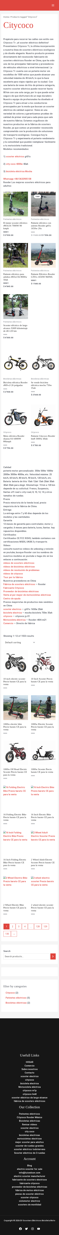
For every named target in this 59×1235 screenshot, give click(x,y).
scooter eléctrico (15, 156)
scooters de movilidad (29, 1204)
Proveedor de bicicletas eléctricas (21, 591)
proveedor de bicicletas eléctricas (29, 1186)
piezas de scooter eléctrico (29, 1194)
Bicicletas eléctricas (29, 1121)
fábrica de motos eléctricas (29, 1190)
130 (7, 933)
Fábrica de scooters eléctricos (19, 584)
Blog (29, 1165)
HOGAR (29, 1062)
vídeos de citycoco (13, 573)
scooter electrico (12, 609)
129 (45, 926)
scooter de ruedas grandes (29, 1145)
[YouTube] (38, 1228)
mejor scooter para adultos (29, 1142)
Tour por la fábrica (13, 577)
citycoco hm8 (29, 1094)
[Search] (53, 956)
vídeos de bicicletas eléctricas (19, 566)
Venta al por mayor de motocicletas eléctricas (27, 595)
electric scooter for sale (29, 1169)
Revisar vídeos (29, 1124)
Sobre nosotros (29, 1069)
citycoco (7, 616)
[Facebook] (20, 1228)
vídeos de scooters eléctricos (18, 563)
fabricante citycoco (30, 1183)
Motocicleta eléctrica (14, 619)
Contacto (29, 1072)
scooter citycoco (29, 1197)
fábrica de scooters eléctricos (29, 1101)
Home (6, 17)
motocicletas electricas (29, 1138)
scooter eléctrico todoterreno (29, 1149)
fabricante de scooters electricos (29, 1179)
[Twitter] (26, 1228)
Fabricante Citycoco (13, 588)
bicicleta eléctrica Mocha (19, 171)
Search (6, 951)
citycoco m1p (29, 1090)
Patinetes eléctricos (29, 1114)
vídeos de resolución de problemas (21, 570)
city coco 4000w (14, 164)
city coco (29, 1131)
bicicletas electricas (29, 1135)
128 (38, 926)
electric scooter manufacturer (29, 1176)
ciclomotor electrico (29, 1201)
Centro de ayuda (11, 598)
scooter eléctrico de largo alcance (29, 1097)
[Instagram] (32, 1228)
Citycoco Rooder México (29, 1117)
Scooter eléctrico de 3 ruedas (29, 1153)
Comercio (8, 623)
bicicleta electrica (12, 612)
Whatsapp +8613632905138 (17, 178)
